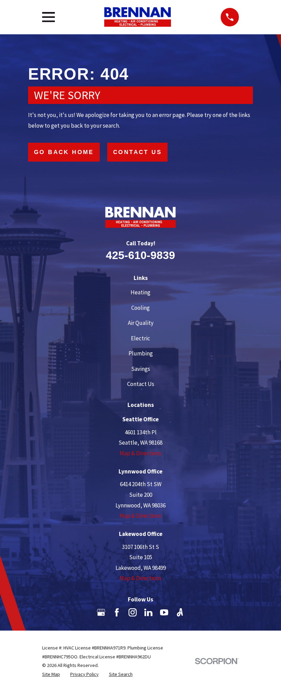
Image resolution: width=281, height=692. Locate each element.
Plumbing (141, 353)
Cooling (140, 308)
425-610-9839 (140, 255)
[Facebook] (117, 612)
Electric (140, 338)
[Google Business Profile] (101, 612)
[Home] (137, 17)
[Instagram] (133, 612)
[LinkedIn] (148, 612)
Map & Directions (140, 453)
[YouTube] (164, 612)
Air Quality (141, 323)
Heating (140, 292)
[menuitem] (51, 674)
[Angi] (180, 612)
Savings (140, 369)
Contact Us (137, 152)
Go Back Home (64, 152)
